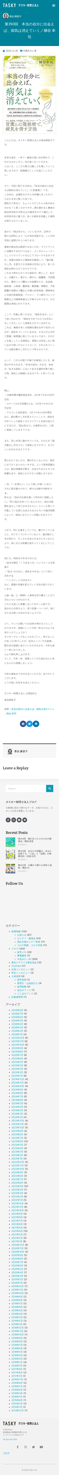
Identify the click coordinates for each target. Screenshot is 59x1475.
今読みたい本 (30, 50)
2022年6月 (17, 1182)
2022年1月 (17, 1200)
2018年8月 (17, 1341)
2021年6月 (17, 1224)
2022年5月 (17, 1186)
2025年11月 (17, 1041)
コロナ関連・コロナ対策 (29, 945)
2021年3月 (17, 1234)
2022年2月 (17, 1196)
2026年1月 (17, 1034)
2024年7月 (17, 1096)
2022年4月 (17, 1189)
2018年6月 (17, 1348)
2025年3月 (17, 1068)
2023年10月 (17, 1127)
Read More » (22, 845)
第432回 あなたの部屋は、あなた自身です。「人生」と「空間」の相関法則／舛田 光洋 (35, 853)
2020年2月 (17, 1279)
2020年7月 (17, 1262)
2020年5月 (17, 1269)
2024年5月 (17, 1103)
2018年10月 (17, 1334)
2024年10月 (17, 1086)
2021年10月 (17, 1210)
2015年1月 (16, 1407)
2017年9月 (17, 1369)
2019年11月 (17, 1289)
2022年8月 (17, 1175)
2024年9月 (17, 1089)
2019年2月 (17, 1320)
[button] (53, 5)
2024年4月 (17, 1106)
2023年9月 (17, 1131)
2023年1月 (17, 1158)
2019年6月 (17, 1306)
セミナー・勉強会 (26, 938)
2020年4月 (17, 1272)
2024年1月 (17, 1117)
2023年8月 (17, 1134)
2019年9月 (17, 1296)
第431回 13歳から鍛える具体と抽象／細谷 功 (35, 866)
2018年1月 (16, 1365)
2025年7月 (17, 1055)
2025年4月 (17, 1065)
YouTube (16, 965)
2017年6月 (17, 1372)
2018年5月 (17, 1351)
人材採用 (16, 976)
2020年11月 (17, 1248)
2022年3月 (17, 1193)
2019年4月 (17, 1313)
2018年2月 (17, 1362)
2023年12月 (17, 1120)
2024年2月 (17, 1113)
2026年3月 (17, 1027)
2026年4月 (17, 1024)
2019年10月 (17, 1293)
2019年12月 (17, 1286)
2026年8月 (17, 1010)
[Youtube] (19, 820)
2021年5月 (17, 1227)
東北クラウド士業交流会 (24, 962)
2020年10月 (17, 1251)
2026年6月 (17, 1017)
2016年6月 (17, 1389)
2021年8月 (17, 1217)
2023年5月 (17, 1144)
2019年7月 (17, 1303)
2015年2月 (17, 1403)
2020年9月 (17, 1255)
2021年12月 (17, 1203)
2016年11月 (17, 1379)
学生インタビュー (20, 972)
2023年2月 (17, 1155)
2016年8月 (17, 1382)
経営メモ (21, 952)
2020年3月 (17, 1275)
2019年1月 (16, 1324)
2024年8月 (17, 1093)
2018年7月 (17, 1344)
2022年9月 (17, 1172)
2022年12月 (17, 1162)
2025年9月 (17, 1048)
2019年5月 (17, 1310)
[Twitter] (24, 820)
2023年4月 (17, 1148)
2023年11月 (17, 1124)
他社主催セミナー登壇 (28, 941)
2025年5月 (17, 1061)
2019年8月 (17, 1300)
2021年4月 (17, 1231)
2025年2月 (17, 1072)
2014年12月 (17, 1410)
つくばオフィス (25, 993)
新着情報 (16, 931)
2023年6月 (17, 1141)
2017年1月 (16, 1376)
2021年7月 (17, 1220)
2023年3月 (17, 1151)
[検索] (49, 788)
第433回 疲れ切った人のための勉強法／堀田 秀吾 (35, 840)
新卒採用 (21, 979)
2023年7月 (17, 1137)
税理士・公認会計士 (27, 983)
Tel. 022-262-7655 (10, 1439)
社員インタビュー (20, 969)
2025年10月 (17, 1044)
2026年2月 (17, 1030)
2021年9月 (17, 1213)
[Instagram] (13, 820)
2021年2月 (17, 1237)
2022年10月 (17, 1168)
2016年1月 (16, 1396)
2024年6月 (17, 1099)
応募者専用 (17, 997)
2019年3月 (17, 1317)
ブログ (14, 948)
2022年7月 (17, 1179)
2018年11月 (17, 1331)
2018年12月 (17, 1327)
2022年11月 (17, 1165)
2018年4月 (17, 1355)
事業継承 (21, 955)
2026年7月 (17, 1013)
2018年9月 (17, 1338)
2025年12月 (17, 1037)
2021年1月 (16, 1241)
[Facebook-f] (8, 820)
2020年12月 (17, 1244)
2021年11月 (17, 1206)
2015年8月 (17, 1400)
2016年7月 (17, 1386)
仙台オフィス (24, 990)
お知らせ (21, 934)
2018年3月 (17, 1358)
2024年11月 (17, 1082)
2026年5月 (17, 1020)
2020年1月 (17, 1282)
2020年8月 (17, 1258)
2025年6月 (17, 1058)
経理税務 (21, 986)
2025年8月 (17, 1051)
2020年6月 (17, 1265)
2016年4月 (17, 1393)
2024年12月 (17, 1079)
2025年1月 (17, 1075)
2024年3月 (17, 1110)
